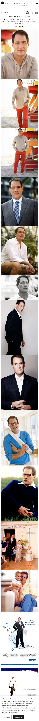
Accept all (18, 717)
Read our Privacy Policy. (10, 712)
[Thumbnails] (32, 12)
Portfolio (19, 27)
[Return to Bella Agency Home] (14, 4)
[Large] (36, 12)
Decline (7, 717)
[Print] (27, 12)
